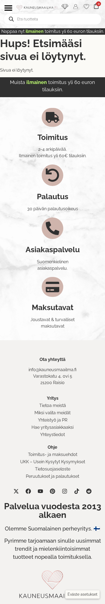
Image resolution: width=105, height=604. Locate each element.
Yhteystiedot (52, 434)
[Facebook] (28, 491)
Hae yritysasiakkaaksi (53, 427)
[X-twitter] (16, 491)
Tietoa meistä (52, 405)
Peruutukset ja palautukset (52, 476)
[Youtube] (40, 491)
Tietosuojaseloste (52, 469)
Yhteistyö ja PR (52, 420)
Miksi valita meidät (52, 412)
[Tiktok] (76, 491)
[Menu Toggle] (8, 7)
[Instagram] (64, 491)
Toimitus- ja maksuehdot (52, 454)
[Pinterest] (52, 491)
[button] (82, 594)
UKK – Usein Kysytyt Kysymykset (52, 461)
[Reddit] (88, 491)
